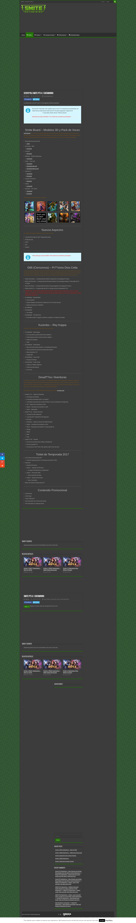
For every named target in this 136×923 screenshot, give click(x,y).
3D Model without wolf (33, 168)
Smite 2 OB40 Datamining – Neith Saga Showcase (51, 569)
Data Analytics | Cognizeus (62, 902)
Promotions (53, 599)
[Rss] (102, 2)
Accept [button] (102, 920)
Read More (109, 920)
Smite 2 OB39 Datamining (62, 858)
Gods (45, 599)
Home (23, 35)
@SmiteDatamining (37, 112)
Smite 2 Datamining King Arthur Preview (70, 569)
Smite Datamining (48, 96)
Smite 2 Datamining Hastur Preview (64, 861)
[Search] (115, 1)
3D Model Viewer (74, 35)
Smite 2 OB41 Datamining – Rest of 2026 (66, 850)
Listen (28, 143)
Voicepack (29, 158)
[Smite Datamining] (33, 8)
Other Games (62, 35)
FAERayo (27, 96)
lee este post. (60, 390)
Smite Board (27, 133)
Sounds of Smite (49, 35)
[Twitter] (104, 2)
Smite (30, 35)
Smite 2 (38, 35)
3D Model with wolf (32, 166)
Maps (48, 599)
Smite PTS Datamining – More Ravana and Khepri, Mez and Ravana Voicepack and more (68, 904)
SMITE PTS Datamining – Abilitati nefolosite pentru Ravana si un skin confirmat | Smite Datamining (66, 888)
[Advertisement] (81, 18)
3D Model (29, 148)
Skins (58, 599)
